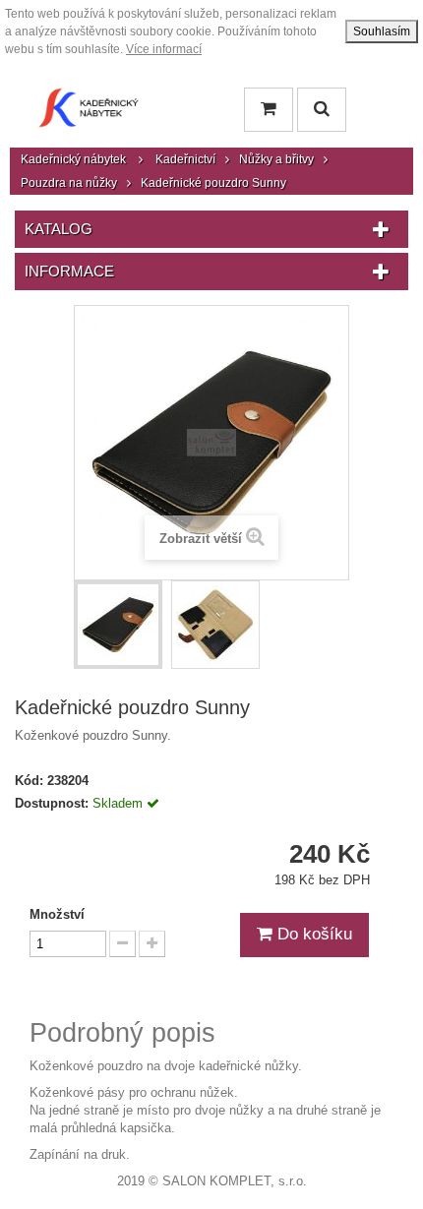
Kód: (29, 780)
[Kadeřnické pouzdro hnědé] (118, 624)
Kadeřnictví (185, 159)
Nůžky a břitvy (276, 159)
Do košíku (312, 934)
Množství (57, 914)
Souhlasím (381, 31)
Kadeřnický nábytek (73, 159)
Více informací (164, 49)
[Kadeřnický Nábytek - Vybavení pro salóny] (88, 113)
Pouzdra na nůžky (69, 183)
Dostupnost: (52, 803)
